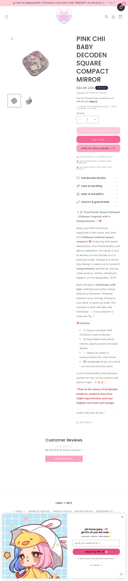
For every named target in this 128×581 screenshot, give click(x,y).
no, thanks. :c (96, 565)
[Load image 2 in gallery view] (28, 100)
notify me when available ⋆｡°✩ (98, 148)
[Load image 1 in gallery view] (14, 100)
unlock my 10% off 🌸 (96, 551)
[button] (6, 16)
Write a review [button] (64, 459)
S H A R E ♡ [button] (86, 422)
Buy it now (98, 139)
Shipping (80, 92)
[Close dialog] (122, 517)
